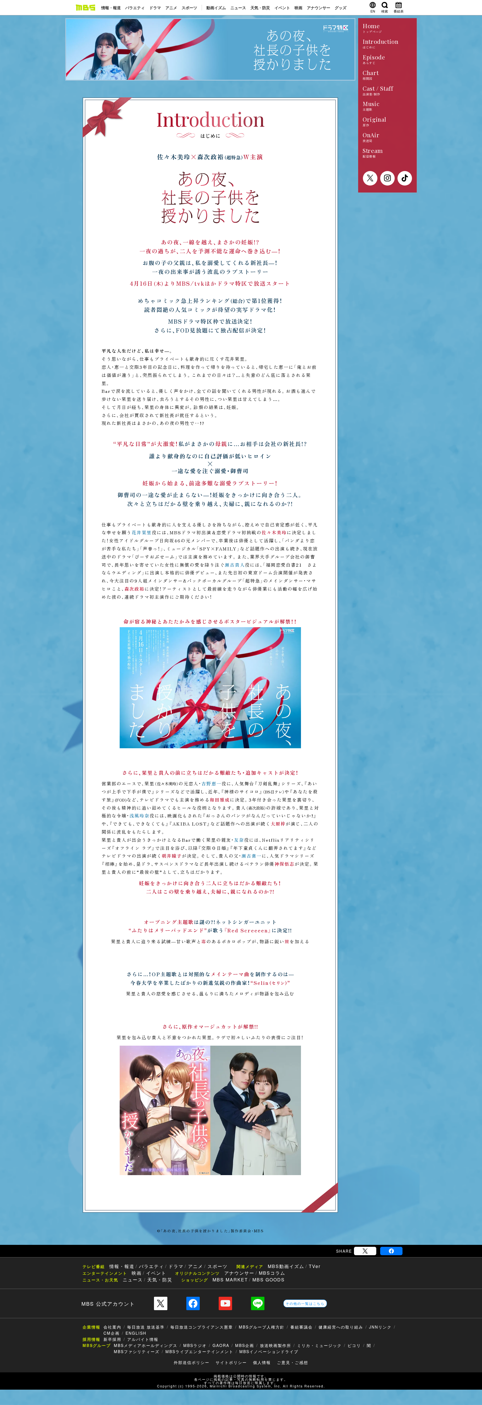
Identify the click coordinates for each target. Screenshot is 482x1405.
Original (374, 121)
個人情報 (262, 1362)
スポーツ (189, 7)
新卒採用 (112, 1339)
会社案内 (112, 1327)
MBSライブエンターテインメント (199, 1351)
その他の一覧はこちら (305, 1303)
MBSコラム (272, 1273)
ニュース (238, 7)
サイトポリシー (231, 1362)
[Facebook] (391, 1251)
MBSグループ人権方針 (262, 1327)
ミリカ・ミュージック (319, 1345)
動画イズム (216, 7)
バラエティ (135, 7)
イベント (282, 7)
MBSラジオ (195, 1345)
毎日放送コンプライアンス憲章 (201, 1327)
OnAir (371, 137)
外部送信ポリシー (191, 1362)
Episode (374, 59)
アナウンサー (318, 7)
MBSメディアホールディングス (145, 1345)
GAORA (221, 1345)
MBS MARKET (230, 1279)
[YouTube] (225, 1303)
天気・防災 (260, 7)
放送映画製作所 (275, 1345)
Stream (373, 152)
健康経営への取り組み (341, 1327)
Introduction (381, 43)
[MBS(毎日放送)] (85, 7)
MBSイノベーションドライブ (268, 1351)
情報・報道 (111, 7)
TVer (314, 1266)
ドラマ (155, 7)
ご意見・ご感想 (292, 1362)
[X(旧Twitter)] (365, 1251)
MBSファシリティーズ (137, 1351)
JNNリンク (380, 1327)
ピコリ (354, 1345)
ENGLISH (136, 1333)
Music (371, 106)
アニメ (171, 7)
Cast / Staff (378, 90)
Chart (371, 74)
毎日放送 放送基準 (146, 1327)
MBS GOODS (268, 1279)
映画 (298, 7)
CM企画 (111, 1333)
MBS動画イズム (286, 1266)
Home (372, 28)
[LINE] (257, 1303)
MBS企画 (244, 1345)
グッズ (340, 7)
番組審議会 (301, 1327)
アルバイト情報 (142, 1339)
